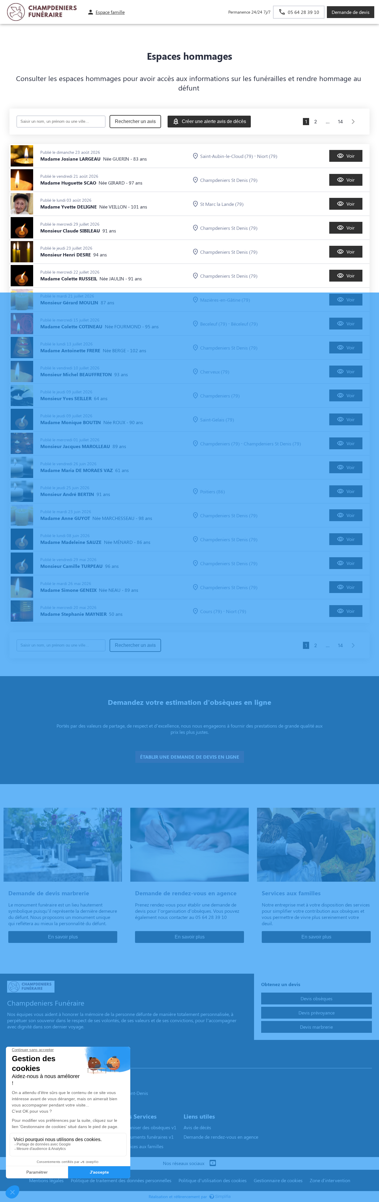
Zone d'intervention (330, 1180)
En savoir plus (63, 936)
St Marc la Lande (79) (221, 204)
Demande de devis (351, 12)
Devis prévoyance (316, 1012)
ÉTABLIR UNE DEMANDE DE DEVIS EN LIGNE (189, 757)
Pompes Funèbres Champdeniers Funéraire (55, 1062)
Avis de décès (197, 1127)
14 (340, 122)
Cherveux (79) (214, 372)
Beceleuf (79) (213, 324)
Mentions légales (46, 1180)
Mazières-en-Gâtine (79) (225, 300)
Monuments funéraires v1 (147, 1137)
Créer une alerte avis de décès (214, 121)
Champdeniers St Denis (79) (228, 180)
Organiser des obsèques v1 (148, 1127)
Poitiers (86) (212, 491)
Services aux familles (142, 1146)
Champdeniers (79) (220, 395)
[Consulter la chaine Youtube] (212, 1163)
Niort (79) (267, 156)
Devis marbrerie (316, 1027)
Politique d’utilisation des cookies (213, 1180)
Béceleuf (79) (244, 324)
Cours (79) (211, 611)
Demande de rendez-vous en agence (221, 1137)
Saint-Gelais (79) (217, 419)
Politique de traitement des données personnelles (121, 1180)
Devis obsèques (317, 998)
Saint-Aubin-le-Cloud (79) (226, 156)
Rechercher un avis (135, 121)
